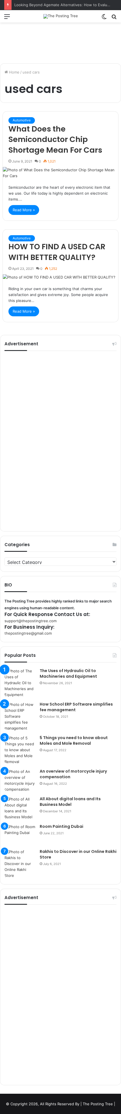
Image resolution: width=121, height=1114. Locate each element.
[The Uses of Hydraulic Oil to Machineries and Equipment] (20, 683)
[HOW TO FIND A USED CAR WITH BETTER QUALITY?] (60, 277)
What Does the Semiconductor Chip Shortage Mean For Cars (55, 139)
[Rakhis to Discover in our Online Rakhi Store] (20, 864)
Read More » (24, 210)
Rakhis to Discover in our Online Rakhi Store (78, 854)
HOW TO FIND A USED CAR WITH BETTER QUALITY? (56, 252)
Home (13, 72)
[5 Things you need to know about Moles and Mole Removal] (20, 750)
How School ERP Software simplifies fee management (76, 707)
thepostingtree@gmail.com (28, 633)
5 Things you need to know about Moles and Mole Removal (74, 740)
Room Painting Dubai (61, 826)
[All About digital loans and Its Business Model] (20, 808)
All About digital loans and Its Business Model (70, 801)
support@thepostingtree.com (31, 621)
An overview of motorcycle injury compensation (73, 774)
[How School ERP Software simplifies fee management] (20, 716)
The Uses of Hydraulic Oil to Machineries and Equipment (68, 673)
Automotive (22, 120)
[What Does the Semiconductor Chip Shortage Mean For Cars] (60, 173)
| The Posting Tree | (97, 1104)
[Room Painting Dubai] (20, 834)
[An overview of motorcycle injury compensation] (20, 780)
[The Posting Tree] (60, 16)
